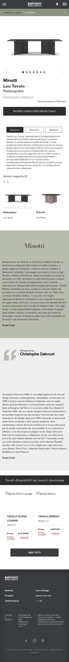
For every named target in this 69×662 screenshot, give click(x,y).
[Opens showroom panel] (57, 4)
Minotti (18, 13)
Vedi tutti (34, 552)
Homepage (8, 13)
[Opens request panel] (64, 4)
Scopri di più (8, 325)
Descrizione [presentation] (15, 129)
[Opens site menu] (4, 4)
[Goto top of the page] (65, 13)
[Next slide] (60, 72)
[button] (23, 72)
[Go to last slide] (8, 72)
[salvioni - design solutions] (34, 4)
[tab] (15, 130)
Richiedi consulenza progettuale (34, 111)
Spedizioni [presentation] (53, 129)
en (41, 601)
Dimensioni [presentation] (34, 129)
